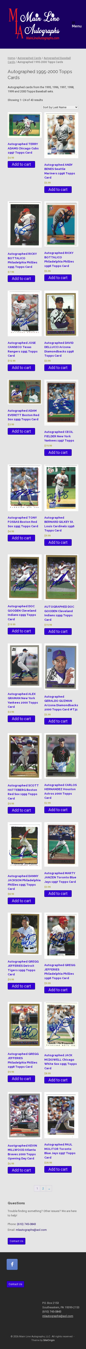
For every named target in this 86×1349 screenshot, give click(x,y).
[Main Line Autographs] (34, 24)
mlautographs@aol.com (31, 1229)
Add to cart (21, 164)
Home (11, 58)
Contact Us (16, 1241)
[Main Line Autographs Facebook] (12, 1264)
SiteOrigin (49, 1340)
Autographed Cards (29, 58)
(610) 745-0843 (26, 1224)
